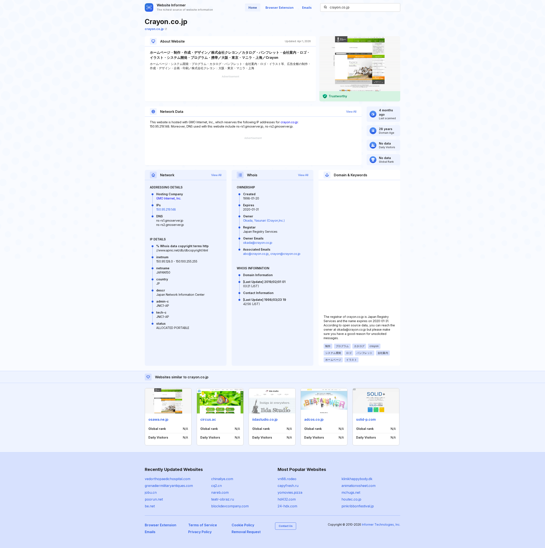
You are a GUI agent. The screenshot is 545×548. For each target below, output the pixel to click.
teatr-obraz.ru (222, 499)
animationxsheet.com (358, 485)
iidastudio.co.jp (265, 419)
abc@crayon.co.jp (256, 253)
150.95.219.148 (166, 209)
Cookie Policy (243, 525)
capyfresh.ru (288, 485)
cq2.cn (216, 485)
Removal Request (246, 532)
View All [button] (351, 111)
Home (252, 7)
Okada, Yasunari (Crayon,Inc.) (264, 220)
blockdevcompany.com (230, 506)
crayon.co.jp (154, 29)
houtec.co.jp (351, 499)
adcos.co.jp (314, 419)
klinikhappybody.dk (356, 479)
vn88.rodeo (287, 479)
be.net (150, 506)
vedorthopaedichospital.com (167, 479)
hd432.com (287, 499)
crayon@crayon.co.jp (285, 253)
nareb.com (220, 492)
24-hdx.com (287, 506)
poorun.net (154, 499)
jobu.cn (151, 492)
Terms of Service (202, 525)
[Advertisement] (230, 88)
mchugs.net (350, 492)
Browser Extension (279, 7)
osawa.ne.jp (158, 419)
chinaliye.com (222, 479)
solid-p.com (366, 419)
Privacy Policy (200, 532)
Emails (307, 7)
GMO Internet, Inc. (168, 198)
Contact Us (286, 526)
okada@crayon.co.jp (257, 242)
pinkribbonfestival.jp (357, 506)
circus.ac (208, 419)
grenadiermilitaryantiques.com (169, 485)
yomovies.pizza (290, 492)
